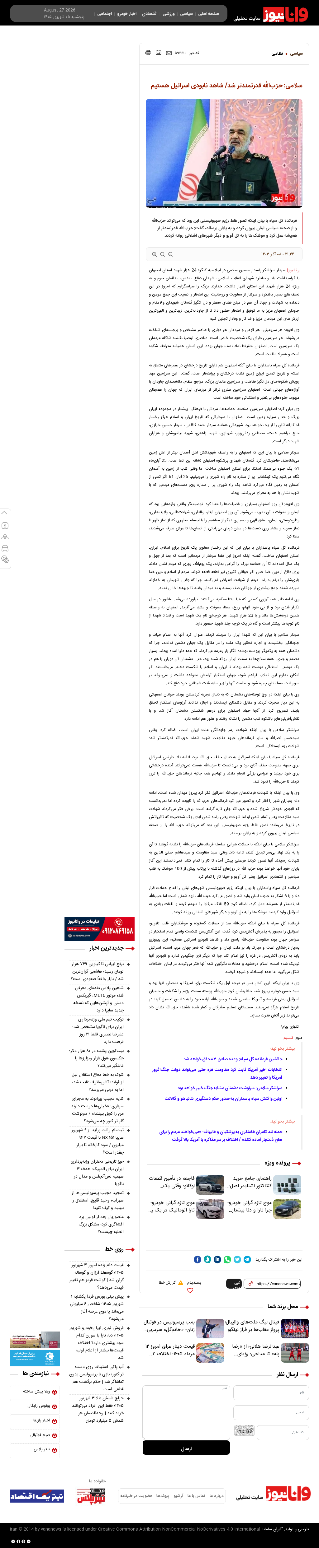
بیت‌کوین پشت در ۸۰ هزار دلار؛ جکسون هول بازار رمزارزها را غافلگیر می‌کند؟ (96, 1058)
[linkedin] (217, 1259)
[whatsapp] (227, 1259)
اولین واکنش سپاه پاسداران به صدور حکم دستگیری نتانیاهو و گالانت (223, 1099)
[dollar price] (5, 528)
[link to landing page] (268, 14)
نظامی (277, 54)
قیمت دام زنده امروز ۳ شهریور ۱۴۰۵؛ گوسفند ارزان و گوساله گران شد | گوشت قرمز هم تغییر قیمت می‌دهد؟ (96, 1276)
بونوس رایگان (38, 1405)
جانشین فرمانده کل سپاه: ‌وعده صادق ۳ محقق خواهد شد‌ (232, 1059)
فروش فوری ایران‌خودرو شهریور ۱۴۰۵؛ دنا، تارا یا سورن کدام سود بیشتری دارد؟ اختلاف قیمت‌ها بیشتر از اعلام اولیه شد (96, 1343)
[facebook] (197, 1259)
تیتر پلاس (42, 1449)
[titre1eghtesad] (37, 1496)
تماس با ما (196, 1496)
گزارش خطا (167, 1283)
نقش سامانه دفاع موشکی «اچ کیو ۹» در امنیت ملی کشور (257, 1528)
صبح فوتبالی (40, 1435)
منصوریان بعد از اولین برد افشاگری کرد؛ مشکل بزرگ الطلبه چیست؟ (101, 1224)
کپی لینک (236, 1285)
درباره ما (217, 1496)
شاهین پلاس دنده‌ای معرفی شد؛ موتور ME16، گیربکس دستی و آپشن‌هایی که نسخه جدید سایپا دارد (98, 999)
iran (13, 1529)
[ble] (207, 1259)
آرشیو (178, 1496)
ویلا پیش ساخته (36, 1391)
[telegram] (247, 1259)
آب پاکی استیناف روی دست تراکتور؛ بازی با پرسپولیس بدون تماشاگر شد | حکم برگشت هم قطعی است (96, 1378)
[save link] (158, 52)
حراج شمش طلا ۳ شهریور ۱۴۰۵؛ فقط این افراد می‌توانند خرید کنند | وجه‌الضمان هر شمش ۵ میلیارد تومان (98, 1410)
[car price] (5, 550)
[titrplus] (91, 1496)
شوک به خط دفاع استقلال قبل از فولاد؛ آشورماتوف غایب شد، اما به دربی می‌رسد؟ (98, 1082)
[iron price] (5, 562)
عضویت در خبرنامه (136, 1496)
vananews (51, 1529)
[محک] (35, 1339)
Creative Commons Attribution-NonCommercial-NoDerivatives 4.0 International (179, 1529)
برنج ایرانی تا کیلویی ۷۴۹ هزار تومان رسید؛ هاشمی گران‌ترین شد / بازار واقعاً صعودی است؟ (97, 971)
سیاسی (296, 54)
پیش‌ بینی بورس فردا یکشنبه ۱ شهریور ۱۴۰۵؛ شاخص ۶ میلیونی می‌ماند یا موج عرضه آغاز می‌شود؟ (97, 1308)
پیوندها (162, 1496)
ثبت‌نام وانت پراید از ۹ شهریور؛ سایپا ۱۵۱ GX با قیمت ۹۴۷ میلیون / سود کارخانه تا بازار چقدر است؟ (97, 1141)
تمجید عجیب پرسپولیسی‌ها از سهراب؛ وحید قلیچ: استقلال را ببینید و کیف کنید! (97, 1200)
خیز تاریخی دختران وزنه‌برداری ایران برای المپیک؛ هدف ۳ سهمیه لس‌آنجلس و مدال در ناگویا (97, 1173)
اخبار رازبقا (41, 1420)
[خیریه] (35, 1358)
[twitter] (237, 1259)
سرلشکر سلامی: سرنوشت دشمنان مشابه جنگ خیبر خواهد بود (230, 1088)
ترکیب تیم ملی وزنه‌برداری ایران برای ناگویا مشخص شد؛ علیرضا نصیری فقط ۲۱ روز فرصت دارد (98, 1031)
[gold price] (5, 539)
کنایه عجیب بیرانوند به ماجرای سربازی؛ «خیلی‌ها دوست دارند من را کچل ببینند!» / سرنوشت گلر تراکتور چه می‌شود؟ (97, 1110)
